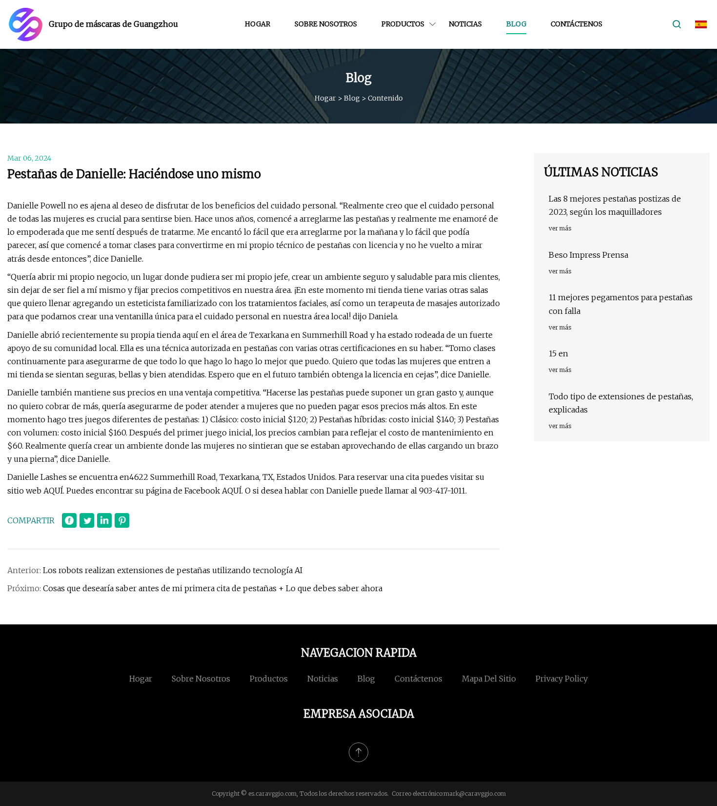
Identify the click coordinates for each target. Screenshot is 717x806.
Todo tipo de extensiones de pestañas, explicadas (621, 403)
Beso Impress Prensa (588, 255)
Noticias (465, 24)
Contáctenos (576, 24)
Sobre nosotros (326, 24)
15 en (558, 353)
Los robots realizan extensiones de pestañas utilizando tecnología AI (172, 570)
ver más (560, 228)
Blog (516, 24)
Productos (402, 24)
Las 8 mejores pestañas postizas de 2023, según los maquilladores (615, 205)
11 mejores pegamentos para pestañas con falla (621, 303)
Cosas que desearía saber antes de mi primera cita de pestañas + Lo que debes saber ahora (212, 588)
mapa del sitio (489, 678)
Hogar (257, 24)
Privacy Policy (562, 678)
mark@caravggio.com (475, 793)
